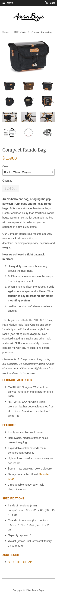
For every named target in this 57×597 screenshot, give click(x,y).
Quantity (7, 180)
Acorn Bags (38, 590)
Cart (52, 2)
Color (5, 166)
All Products (20, 32)
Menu (9, 2)
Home (5, 32)
